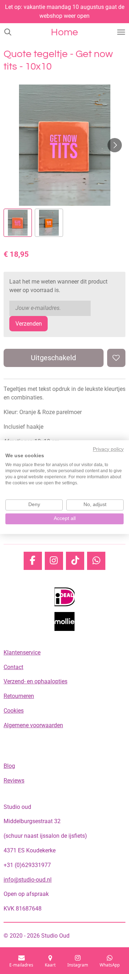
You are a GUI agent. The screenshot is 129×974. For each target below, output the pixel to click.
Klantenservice (22, 652)
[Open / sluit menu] (121, 32)
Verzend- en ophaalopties (35, 681)
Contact (13, 667)
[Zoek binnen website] (8, 32)
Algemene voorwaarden (33, 725)
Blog (9, 766)
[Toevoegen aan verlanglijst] (116, 358)
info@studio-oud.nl (28, 879)
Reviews (14, 780)
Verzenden (28, 323)
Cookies (14, 710)
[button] (18, 223)
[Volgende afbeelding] (115, 145)
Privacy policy (108, 449)
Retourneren (19, 696)
